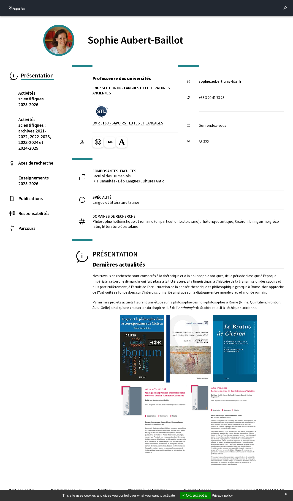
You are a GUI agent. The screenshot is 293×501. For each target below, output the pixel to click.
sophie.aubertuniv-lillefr (220, 81)
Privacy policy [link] (222, 495)
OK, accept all (197, 495)
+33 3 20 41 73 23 (211, 97)
